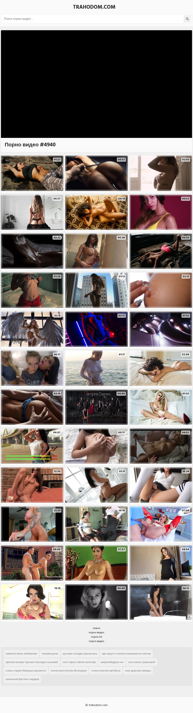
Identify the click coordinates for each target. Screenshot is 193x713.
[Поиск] (187, 19)
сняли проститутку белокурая (69, 670)
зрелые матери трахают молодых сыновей (32, 662)
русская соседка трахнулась (80, 653)
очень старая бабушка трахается (26, 670)
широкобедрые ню (112, 662)
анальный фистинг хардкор (22, 679)
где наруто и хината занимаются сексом (126, 653)
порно (96, 628)
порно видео (96, 632)
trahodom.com (94, 7)
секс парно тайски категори (79, 662)
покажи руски (50, 653)
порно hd (96, 637)
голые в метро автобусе (105, 670)
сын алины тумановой (141, 662)
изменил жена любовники (21, 653)
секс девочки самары (138, 670)
